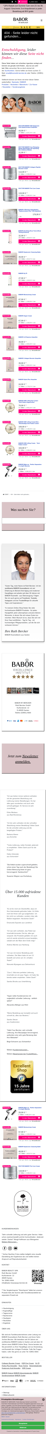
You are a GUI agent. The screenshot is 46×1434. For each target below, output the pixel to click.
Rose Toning (23, 1366)
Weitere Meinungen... (10, 1242)
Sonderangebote (19, 87)
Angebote (6, 1323)
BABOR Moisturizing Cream (27, 294)
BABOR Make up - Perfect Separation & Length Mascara (30, 465)
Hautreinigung (8, 1308)
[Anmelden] (12, 2)
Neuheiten (14, 84)
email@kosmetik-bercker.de (16, 73)
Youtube (34, 598)
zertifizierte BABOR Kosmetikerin (17, 588)
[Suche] (16, 2)
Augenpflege (8, 1311)
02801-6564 (35, 2)
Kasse (43, 2)
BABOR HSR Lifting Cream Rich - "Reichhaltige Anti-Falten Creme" (29, 422)
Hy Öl (37, 1363)
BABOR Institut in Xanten (20, 1342)
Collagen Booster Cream (11, 1363)
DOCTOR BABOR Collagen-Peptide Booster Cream (30, 167)
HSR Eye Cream (28, 1363)
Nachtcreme (7, 1316)
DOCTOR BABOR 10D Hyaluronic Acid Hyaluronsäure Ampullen (29, 126)
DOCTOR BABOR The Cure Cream (29, 188)
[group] (10, 132)
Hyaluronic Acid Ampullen (11, 1368)
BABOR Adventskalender (23, 1373)
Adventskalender (35, 1366)
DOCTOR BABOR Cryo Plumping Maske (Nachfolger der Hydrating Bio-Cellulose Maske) (29, 148)
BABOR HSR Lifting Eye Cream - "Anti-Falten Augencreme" (29, 401)
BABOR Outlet (20, 1375)
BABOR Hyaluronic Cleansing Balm (30, 252)
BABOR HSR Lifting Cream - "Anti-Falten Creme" (29, 443)
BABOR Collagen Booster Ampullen (30, 358)
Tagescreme (7, 1313)
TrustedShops (24, 600)
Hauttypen (7, 1318)
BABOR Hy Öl (23, 273)
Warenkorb (23, 84)
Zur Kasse (33, 84)
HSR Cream (26, 1368)
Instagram (8, 600)
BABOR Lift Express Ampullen (28, 337)
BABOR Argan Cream (25, 316)
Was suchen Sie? (23, 510)
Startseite (15, 82)
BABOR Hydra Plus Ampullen (28, 379)
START (6, 494)
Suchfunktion (9, 71)
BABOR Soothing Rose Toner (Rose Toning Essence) (30, 231)
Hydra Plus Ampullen (9, 1366)
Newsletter (7, 87)
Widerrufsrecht (8, 1395)
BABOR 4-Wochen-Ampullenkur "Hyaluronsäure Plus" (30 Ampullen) (30, 210)
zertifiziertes (6, 1342)
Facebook (26, 598)
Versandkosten (36, 139)
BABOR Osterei (7, 1373)
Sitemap (6, 1392)
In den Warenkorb (29, 136)
